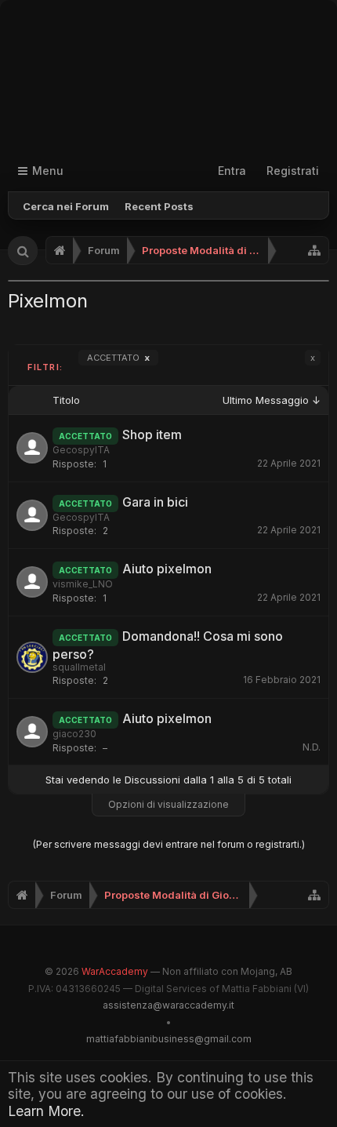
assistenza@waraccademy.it (168, 1005)
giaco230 (74, 734)
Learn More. (46, 1111)
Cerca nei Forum (66, 206)
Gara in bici (155, 502)
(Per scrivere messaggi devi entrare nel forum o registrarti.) (169, 844)
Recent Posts (159, 206)
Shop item (152, 434)
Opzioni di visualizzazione (168, 804)
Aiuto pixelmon (167, 568)
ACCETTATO (118, 357)
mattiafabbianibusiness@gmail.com (169, 1039)
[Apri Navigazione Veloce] (314, 250)
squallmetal (79, 667)
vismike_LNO (83, 584)
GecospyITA (81, 450)
